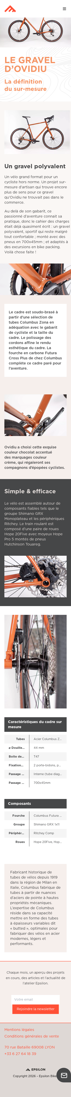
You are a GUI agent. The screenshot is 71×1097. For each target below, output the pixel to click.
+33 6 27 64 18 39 (20, 1054)
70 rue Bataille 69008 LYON (29, 1047)
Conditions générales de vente (31, 1036)
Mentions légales (19, 1030)
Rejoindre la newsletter (35, 1009)
